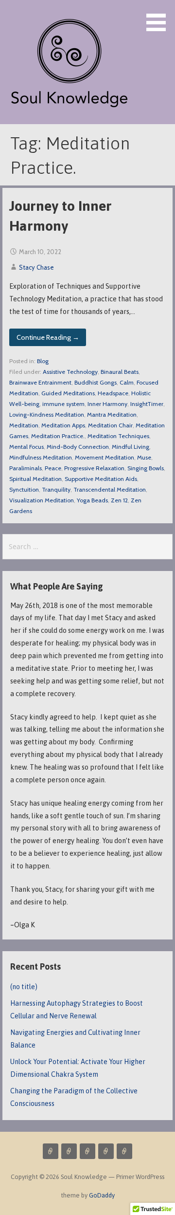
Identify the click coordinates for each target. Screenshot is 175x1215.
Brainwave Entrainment (40, 382)
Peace (53, 468)
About (87, 1151)
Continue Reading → (48, 337)
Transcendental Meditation (109, 489)
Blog (43, 361)
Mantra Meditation (112, 414)
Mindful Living (130, 446)
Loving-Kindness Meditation (46, 414)
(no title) (23, 987)
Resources (124, 1151)
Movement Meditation (104, 457)
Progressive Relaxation (94, 468)
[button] (159, 17)
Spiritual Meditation (35, 478)
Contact (106, 1151)
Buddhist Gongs (95, 382)
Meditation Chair (110, 425)
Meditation (23, 425)
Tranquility (56, 489)
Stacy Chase (36, 267)
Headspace (113, 393)
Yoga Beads (92, 500)
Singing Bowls (145, 468)
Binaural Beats (120, 371)
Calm (127, 382)
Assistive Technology (70, 371)
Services (50, 1151)
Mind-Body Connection (78, 446)
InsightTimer (146, 403)
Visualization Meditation (41, 500)
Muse (144, 457)
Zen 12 (119, 500)
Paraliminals (25, 468)
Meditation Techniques (118, 436)
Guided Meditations (68, 393)
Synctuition (24, 489)
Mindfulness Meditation (40, 457)
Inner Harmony (107, 403)
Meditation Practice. (58, 436)
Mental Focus (26, 446)
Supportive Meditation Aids (101, 478)
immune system (63, 403)
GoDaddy (102, 1195)
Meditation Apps (63, 425)
